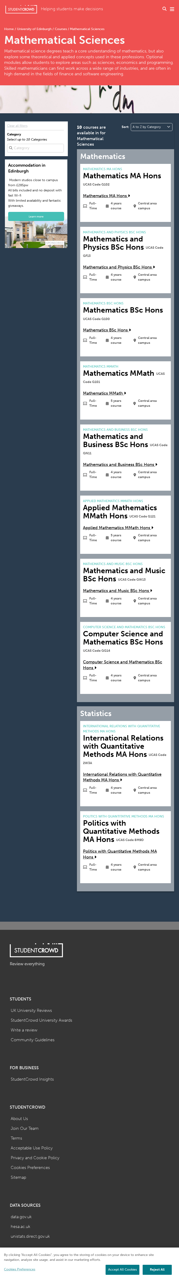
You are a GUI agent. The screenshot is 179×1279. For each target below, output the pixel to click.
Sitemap (18, 1177)
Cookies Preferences (30, 1167)
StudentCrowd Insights (32, 1079)
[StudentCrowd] (21, 9)
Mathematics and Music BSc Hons (116, 590)
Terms (16, 1138)
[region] (89, 1263)
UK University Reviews (31, 1010)
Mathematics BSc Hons (106, 330)
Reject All (157, 1270)
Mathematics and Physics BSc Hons (118, 267)
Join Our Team (25, 1128)
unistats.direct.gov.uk (30, 1236)
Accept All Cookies (122, 1270)
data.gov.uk (21, 1216)
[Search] (164, 9)
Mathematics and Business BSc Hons (119, 464)
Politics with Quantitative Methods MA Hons (120, 854)
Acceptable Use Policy (32, 1148)
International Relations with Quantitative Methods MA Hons (122, 777)
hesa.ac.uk (20, 1226)
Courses (61, 29)
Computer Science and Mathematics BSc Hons (122, 665)
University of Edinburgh (34, 29)
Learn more (36, 216)
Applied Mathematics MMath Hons (117, 527)
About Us (19, 1118)
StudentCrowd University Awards (41, 1020)
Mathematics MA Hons (105, 195)
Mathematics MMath (103, 393)
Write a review (24, 1030)
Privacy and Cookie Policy (35, 1157)
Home (9, 29)
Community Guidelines (33, 1040)
